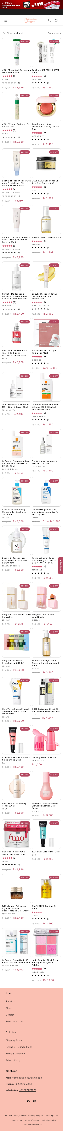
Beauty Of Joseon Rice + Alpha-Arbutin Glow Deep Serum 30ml (15, 560)
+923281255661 (23, 1084)
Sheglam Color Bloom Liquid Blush (43, 615)
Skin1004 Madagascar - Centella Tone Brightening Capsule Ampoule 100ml (15, 296)
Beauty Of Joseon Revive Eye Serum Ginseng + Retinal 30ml (45, 296)
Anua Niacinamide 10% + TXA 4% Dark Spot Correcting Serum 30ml (14, 352)
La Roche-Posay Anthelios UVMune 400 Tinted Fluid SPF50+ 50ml (15, 463)
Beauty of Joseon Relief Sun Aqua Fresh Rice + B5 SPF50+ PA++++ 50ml (16, 183)
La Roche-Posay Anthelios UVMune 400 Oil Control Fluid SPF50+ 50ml (45, 407)
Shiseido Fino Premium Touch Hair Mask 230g (13, 853)
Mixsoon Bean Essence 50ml (46, 237)
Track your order (14, 1021)
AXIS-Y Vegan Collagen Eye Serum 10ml (16, 125)
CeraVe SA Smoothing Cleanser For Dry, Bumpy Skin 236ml (15, 512)
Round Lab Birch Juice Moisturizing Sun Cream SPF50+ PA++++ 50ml (44, 560)
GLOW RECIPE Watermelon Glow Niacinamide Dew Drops (45, 805)
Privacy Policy (13, 1060)
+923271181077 (27, 1090)
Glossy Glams (19, 1116)
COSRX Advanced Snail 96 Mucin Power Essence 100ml (46, 710)
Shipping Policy (14, 1040)
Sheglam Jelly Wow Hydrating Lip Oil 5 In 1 (13, 661)
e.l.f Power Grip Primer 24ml (46, 852)
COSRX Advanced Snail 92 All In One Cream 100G (45, 182)
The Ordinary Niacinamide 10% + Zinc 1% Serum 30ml (15, 406)
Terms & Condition (15, 1053)
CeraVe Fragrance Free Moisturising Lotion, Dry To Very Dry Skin (45, 512)
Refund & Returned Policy (19, 1047)
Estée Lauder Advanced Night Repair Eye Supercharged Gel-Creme (16, 908)
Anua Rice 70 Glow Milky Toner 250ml (14, 804)
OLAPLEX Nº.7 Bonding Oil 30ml (44, 907)
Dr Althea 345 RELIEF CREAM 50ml (45, 71)
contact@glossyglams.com (27, 1077)
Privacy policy (16, 1120)
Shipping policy (49, 1120)
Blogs (9, 1008)
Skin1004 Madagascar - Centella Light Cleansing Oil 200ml (46, 663)
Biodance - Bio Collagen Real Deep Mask (44, 351)
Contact (10, 1014)
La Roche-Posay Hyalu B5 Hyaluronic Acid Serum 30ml (16, 961)
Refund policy (52, 1116)
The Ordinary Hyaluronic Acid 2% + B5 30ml (44, 462)
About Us (11, 1001)
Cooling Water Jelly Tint (44, 757)
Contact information (33, 1125)
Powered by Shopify (34, 1116)
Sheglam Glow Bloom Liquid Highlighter (16, 615)
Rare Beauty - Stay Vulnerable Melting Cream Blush (45, 126)
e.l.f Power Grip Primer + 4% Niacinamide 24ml (16, 758)
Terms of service (32, 1120)
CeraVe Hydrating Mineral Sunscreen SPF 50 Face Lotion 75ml (15, 711)
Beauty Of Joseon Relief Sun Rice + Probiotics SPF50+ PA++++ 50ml (16, 239)
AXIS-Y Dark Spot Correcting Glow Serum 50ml (16, 71)
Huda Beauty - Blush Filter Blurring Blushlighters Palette (45, 962)
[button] (6, 20)
